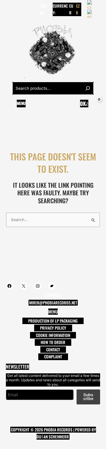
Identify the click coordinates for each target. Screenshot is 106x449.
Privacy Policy (53, 328)
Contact (53, 350)
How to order (53, 342)
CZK (78, 9)
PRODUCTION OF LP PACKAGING (53, 321)
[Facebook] (8, 9)
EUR (71, 9)
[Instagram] (26, 9)
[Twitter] (17, 9)
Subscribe (88, 396)
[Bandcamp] (35, 9)
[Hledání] (87, 88)
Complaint (53, 357)
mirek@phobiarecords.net (53, 303)
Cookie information (53, 335)
